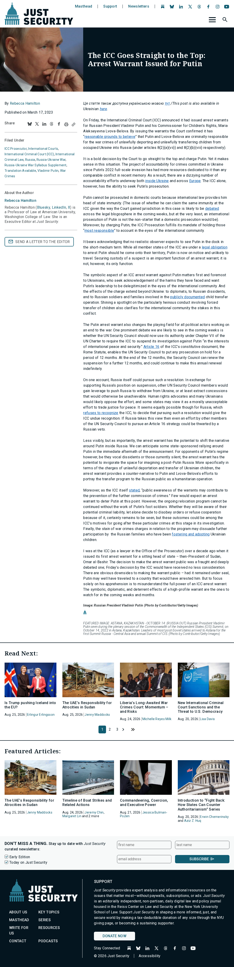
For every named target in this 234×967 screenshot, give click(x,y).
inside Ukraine (157, 181)
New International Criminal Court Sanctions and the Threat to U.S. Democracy (201, 707)
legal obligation (214, 247)
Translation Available (20, 170)
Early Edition (19, 857)
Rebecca (20, 200)
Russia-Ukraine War (51, 159)
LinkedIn (59, 207)
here (103, 109)
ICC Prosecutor (16, 148)
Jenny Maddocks (97, 714)
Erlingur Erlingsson (41, 714)
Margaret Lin (71, 816)
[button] (225, 20)
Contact (17, 941)
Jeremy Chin (94, 812)
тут (167, 103)
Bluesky (43, 207)
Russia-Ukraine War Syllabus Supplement (35, 165)
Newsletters (138, 6)
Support (110, 6)
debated (212, 208)
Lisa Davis (207, 719)
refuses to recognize (100, 413)
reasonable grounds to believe (110, 136)
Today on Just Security (28, 862)
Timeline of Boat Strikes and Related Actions (87, 802)
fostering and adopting (191, 534)
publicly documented (187, 297)
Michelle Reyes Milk (156, 719)
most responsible (99, 230)
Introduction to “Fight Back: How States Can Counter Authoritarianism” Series (201, 804)
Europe (195, 181)
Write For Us (18, 930)
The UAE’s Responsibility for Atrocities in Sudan (87, 705)
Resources (49, 928)
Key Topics (48, 912)
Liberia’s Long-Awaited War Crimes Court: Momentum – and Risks (144, 707)
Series (44, 920)
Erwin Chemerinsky (214, 817)
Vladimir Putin (47, 170)
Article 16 (152, 346)
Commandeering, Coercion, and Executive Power (144, 802)
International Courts (43, 148)
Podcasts (48, 941)
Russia (30, 159)
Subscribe (199, 859)
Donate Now (114, 936)
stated (134, 490)
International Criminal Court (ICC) (29, 154)
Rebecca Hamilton (25, 103)
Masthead (83, 6)
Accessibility (149, 956)
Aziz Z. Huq (192, 820)
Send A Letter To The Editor (42, 242)
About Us (18, 912)
